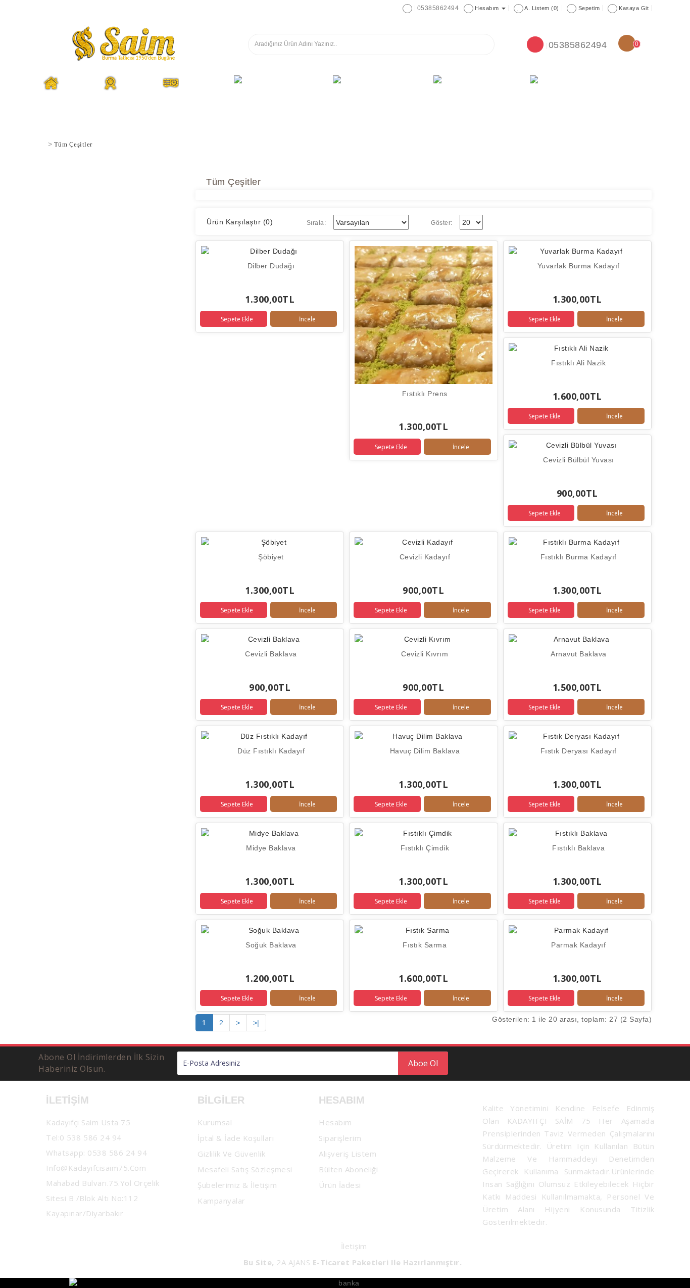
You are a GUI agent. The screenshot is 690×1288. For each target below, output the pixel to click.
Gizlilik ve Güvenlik (231, 1154)
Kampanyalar (221, 1201)
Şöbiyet (271, 557)
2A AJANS (293, 1262)
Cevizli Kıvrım (424, 654)
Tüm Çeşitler (203, 83)
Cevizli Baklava (271, 654)
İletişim (354, 1246)
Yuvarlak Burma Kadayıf (578, 266)
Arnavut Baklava (579, 654)
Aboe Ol (423, 1063)
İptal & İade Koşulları (236, 1138)
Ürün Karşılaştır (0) (240, 222)
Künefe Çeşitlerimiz (487, 83)
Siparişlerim (340, 1138)
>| (256, 1023)
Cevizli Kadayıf (425, 557)
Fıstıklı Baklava (578, 848)
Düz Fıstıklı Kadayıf (271, 751)
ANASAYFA (77, 83)
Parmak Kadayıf (578, 945)
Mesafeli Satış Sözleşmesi (245, 1169)
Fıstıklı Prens (425, 394)
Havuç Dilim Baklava (425, 751)
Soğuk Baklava (271, 945)
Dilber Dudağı (271, 266)
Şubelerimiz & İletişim (587, 83)
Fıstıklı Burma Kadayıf (578, 557)
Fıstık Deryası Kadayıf (578, 751)
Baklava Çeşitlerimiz (388, 83)
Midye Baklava (271, 848)
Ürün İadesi (340, 1185)
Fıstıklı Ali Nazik (578, 363)
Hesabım (335, 1122)
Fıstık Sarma (425, 945)
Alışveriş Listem (347, 1154)
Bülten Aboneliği (348, 1169)
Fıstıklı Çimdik (425, 848)
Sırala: (316, 222)
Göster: (442, 222)
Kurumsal (137, 83)
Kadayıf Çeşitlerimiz (289, 83)
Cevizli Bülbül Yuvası (578, 460)
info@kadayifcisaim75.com (96, 1168)
